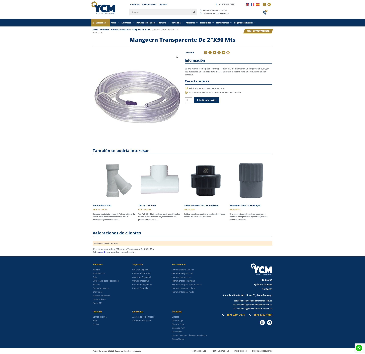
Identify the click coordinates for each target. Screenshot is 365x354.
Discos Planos (178, 339)
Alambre (96, 270)
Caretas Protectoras (141, 273)
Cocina (96, 324)
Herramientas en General (183, 270)
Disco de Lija (177, 320)
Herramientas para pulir (182, 273)
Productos (135, 4)
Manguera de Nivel (140, 29)
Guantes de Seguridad (142, 284)
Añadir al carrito (206, 100)
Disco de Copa (178, 324)
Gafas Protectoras (140, 281)
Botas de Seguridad (141, 270)
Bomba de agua (100, 317)
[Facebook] (269, 4)
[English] (248, 4)
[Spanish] (258, 4)
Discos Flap (177, 332)
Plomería (104, 29)
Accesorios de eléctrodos (143, 317)
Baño (95, 320)
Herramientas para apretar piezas (187, 284)
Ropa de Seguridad (140, 288)
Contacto (163, 4)
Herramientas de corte (181, 277)
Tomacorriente (99, 299)
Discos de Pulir (178, 328)
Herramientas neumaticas (183, 281)
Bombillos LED (99, 273)
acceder (103, 252)
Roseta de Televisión (101, 296)
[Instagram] (264, 4)
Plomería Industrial (120, 29)
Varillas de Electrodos (141, 320)
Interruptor (97, 292)
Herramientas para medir (183, 292)
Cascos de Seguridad (141, 277)
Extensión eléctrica (101, 288)
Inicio (95, 29)
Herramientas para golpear (184, 288)
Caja (95, 277)
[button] (177, 56)
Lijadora (175, 317)
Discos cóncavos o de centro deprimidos (189, 335)
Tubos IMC (97, 303)
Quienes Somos (149, 4)
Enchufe (96, 284)
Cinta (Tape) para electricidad (106, 281)
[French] (253, 4)
